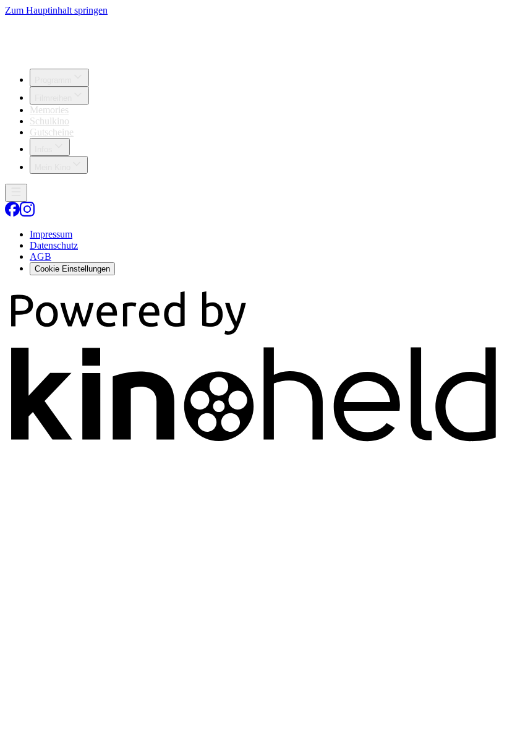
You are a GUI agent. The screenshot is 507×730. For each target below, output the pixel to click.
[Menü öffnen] (16, 193)
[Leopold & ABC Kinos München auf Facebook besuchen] (12, 213)
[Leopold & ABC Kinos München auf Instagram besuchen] (27, 213)
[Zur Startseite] (253, 37)
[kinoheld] (253, 444)
